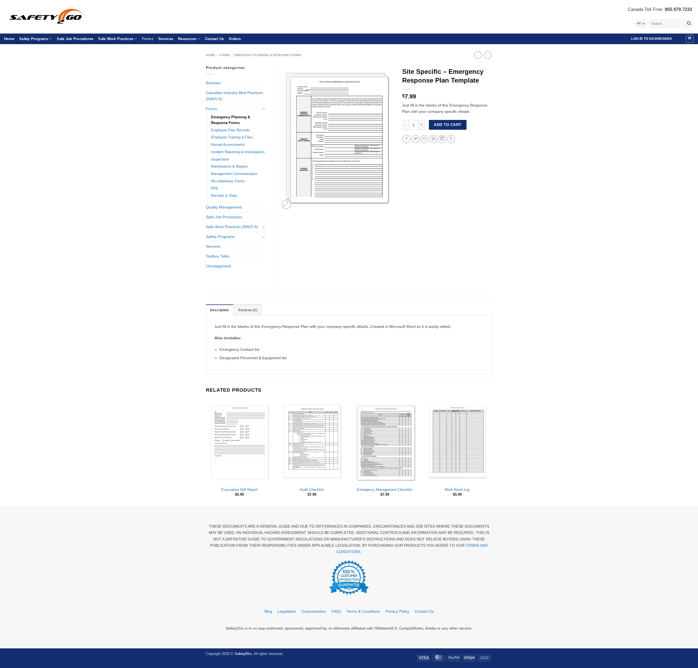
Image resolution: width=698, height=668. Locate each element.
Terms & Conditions (363, 611)
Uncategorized (218, 266)
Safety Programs (33, 39)
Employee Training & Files (232, 137)
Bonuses (213, 83)
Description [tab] (219, 310)
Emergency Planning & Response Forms (267, 55)
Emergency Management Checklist (384, 490)
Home (9, 39)
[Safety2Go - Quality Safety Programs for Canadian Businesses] (54, 17)
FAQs (336, 611)
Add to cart (448, 124)
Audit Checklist (312, 490)
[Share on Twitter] (415, 139)
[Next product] (478, 55)
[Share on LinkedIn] (442, 139)
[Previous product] (488, 55)
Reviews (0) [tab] (247, 310)
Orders (235, 39)
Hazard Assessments (228, 145)
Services (165, 39)
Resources (187, 39)
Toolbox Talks (217, 256)
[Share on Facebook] (406, 139)
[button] (690, 39)
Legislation (287, 611)
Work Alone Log (457, 490)
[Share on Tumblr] (451, 139)
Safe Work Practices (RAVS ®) (232, 227)
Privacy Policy (397, 611)
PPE (214, 188)
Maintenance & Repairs (229, 166)
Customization (314, 611)
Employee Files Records (230, 130)
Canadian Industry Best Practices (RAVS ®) (234, 95)
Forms (147, 39)
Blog (268, 611)
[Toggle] (263, 109)
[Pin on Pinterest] (433, 139)
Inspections (220, 159)
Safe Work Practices (115, 39)
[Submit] (688, 24)
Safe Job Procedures (75, 39)
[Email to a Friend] (424, 139)
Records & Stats (224, 196)
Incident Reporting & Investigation (237, 152)
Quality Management (224, 207)
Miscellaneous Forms (228, 181)
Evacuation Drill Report (239, 490)
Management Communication (234, 174)
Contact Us (214, 39)
